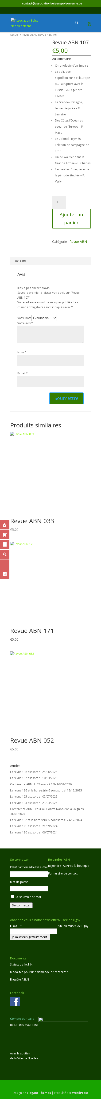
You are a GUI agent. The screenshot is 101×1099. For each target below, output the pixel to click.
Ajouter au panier (71, 218)
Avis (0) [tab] (20, 261)
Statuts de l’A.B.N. (21, 964)
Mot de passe (19, 882)
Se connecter (21, 905)
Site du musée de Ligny (73, 926)
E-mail (22, 373)
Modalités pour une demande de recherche (39, 972)
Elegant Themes (39, 1093)
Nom (21, 352)
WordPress (80, 1093)
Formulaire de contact (63, 873)
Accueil (14, 34)
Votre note (24, 318)
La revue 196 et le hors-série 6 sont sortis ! (38, 790)
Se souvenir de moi (28, 897)
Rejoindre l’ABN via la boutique (68, 866)
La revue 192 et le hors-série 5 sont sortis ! (38, 820)
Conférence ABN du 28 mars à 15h (33, 784)
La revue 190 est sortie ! (26, 832)
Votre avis (25, 323)
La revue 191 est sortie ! (26, 826)
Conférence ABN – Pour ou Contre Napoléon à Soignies (47, 809)
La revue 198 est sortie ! (26, 772)
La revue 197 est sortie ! (26, 778)
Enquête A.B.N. (20, 979)
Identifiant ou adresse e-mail (29, 867)
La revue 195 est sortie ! (26, 797)
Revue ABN (29, 34)
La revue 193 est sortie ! (26, 803)
